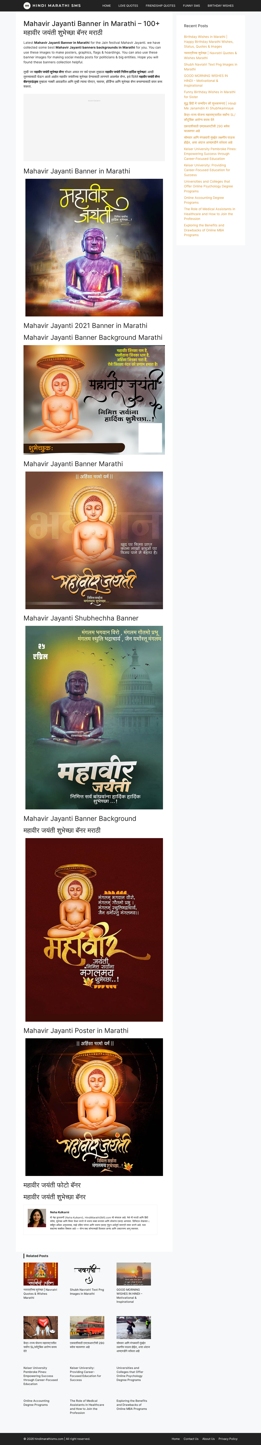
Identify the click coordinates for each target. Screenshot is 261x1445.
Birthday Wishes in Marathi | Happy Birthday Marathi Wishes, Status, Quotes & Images (208, 41)
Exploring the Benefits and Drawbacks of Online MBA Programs (204, 230)
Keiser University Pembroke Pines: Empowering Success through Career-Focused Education (210, 154)
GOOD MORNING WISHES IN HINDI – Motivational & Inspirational (206, 80)
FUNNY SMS (191, 5)
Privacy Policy (228, 1439)
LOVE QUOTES (128, 5)
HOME (106, 5)
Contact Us (191, 1439)
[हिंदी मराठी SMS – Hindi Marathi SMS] (52, 5)
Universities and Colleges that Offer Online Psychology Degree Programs (208, 186)
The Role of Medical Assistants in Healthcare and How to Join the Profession (209, 214)
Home (176, 1439)
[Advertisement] (94, 128)
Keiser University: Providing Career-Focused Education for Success (207, 170)
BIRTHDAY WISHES (221, 5)
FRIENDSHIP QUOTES (160, 5)
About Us (208, 1439)
